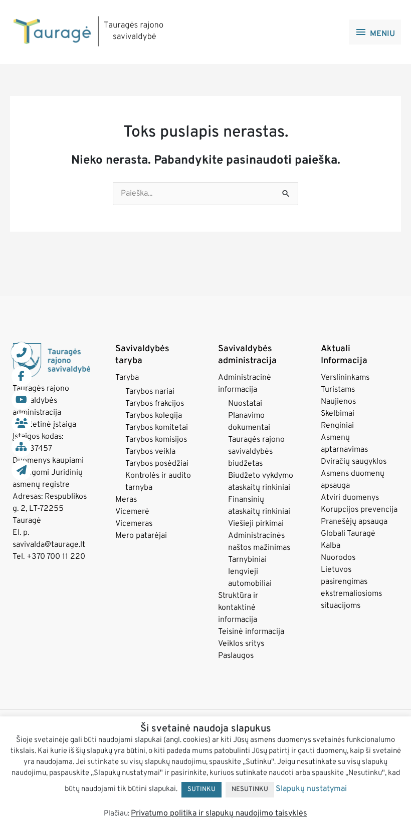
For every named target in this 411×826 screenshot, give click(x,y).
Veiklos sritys (241, 644)
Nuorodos (338, 558)
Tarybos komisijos (156, 440)
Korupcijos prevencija (359, 510)
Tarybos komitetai (156, 428)
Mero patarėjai (141, 536)
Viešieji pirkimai (256, 524)
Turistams (338, 390)
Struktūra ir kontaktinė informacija (238, 608)
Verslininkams (345, 378)
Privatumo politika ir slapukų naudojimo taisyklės (219, 813)
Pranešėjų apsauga (354, 522)
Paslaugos (236, 656)
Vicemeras (133, 524)
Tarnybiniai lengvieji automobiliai (250, 572)
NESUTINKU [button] (250, 789)
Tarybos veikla (150, 452)
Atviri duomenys (350, 498)
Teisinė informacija (251, 632)
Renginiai (337, 426)
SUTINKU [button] (201, 789)
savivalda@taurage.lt (49, 545)
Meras (126, 500)
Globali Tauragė (348, 534)
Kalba (330, 546)
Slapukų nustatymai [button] (311, 789)
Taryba (127, 378)
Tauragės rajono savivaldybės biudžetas (256, 452)
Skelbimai (337, 414)
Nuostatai (245, 404)
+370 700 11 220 (56, 557)
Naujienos (338, 402)
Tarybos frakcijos (154, 404)
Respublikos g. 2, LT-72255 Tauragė (50, 509)
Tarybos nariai (149, 392)
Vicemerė (132, 512)
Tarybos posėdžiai (156, 464)
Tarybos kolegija (153, 416)
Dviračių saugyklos (353, 462)
